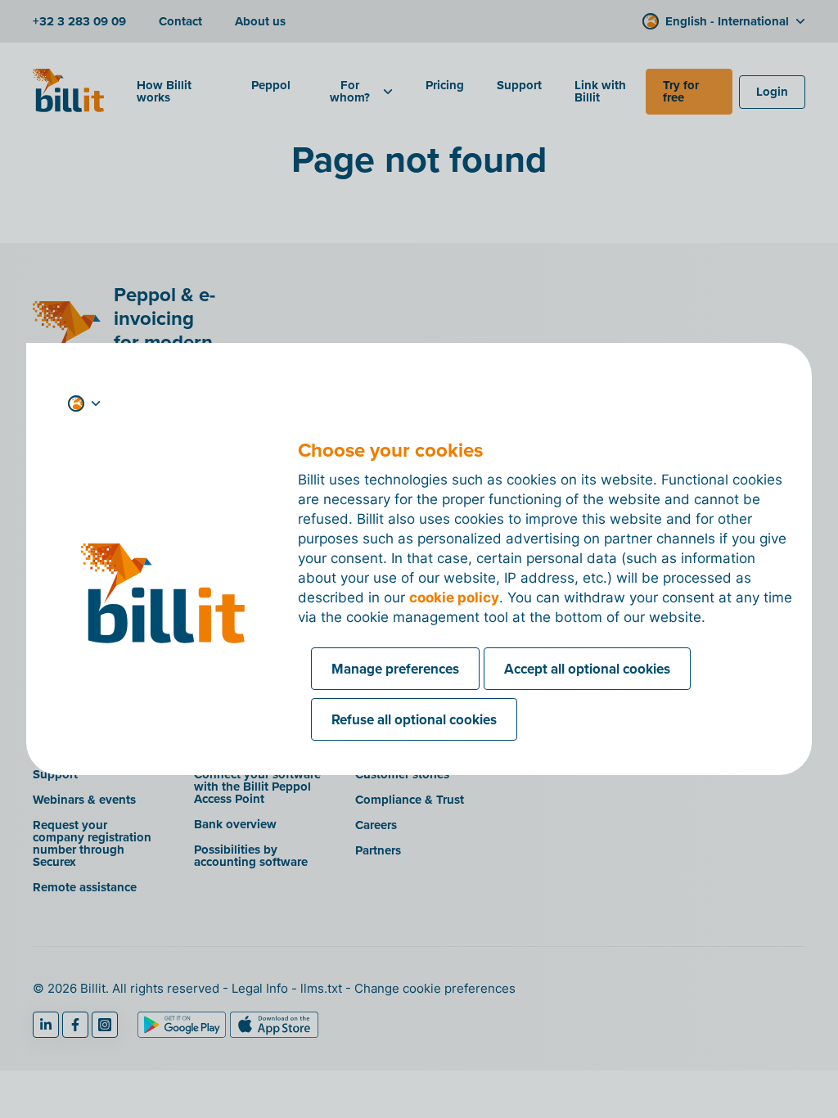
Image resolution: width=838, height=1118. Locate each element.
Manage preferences (395, 668)
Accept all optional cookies (587, 668)
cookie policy (454, 597)
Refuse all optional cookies (414, 719)
